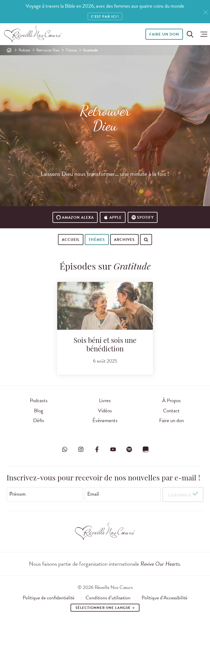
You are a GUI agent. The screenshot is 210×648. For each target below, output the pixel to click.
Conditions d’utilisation (108, 597)
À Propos (171, 400)
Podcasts (39, 400)
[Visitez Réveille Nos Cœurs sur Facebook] (97, 449)
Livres (105, 400)
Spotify (145, 217)
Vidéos (105, 411)
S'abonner (179, 495)
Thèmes (71, 50)
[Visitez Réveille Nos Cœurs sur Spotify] (129, 449)
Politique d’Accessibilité (164, 597)
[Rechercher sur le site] (190, 34)
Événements (105, 420)
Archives (124, 240)
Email (93, 494)
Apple (115, 217)
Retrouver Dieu (48, 50)
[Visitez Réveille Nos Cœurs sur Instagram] (81, 449)
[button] (202, 34)
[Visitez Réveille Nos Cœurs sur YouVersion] (145, 449)
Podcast (24, 50)
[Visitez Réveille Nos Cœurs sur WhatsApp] (65, 449)
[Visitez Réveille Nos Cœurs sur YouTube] (113, 449)
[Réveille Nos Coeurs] (33, 34)
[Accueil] (9, 50)
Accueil (71, 240)
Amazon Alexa (78, 217)
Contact (171, 411)
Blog (38, 411)
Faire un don (164, 34)
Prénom (17, 494)
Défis (38, 420)
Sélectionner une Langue (103, 608)
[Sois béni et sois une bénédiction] (105, 306)
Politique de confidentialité (48, 597)
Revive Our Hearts (160, 563)
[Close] (205, 12)
